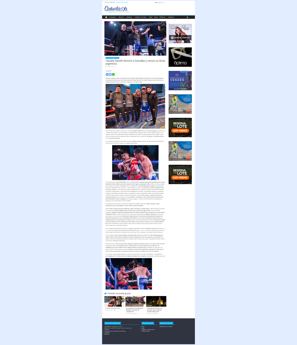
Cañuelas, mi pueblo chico (148, 329)
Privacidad (107, 332)
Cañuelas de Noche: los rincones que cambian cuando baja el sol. (154, 309)
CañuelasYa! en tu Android (165, 326)
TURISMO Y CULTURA (140, 17)
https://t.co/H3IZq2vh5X (122, 2)
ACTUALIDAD (112, 17)
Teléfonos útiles (146, 331)
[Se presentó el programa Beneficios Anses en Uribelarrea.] (135, 297)
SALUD (156, 17)
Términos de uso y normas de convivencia (115, 331)
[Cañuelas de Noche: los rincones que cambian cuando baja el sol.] (156, 297)
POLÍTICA (121, 17)
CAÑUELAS (171, 17)
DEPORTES (162, 17)
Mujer (143, 328)
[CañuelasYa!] (117, 6)
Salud (143, 326)
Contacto (106, 329)
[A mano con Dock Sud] (114, 297)
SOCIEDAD (129, 17)
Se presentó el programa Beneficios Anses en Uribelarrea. (134, 309)
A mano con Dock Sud (112, 308)
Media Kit (106, 334)
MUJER (150, 17)
